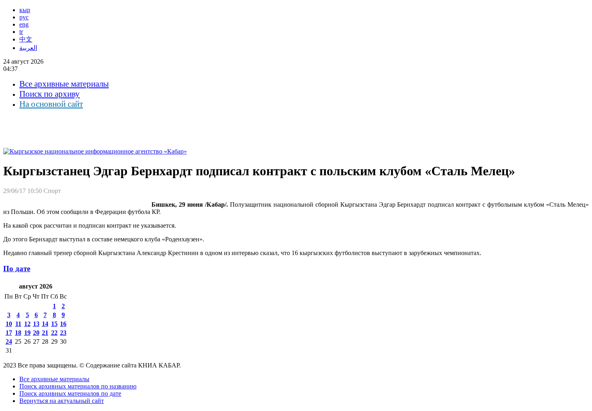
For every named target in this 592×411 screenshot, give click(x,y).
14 (45, 323)
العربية (28, 47)
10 (9, 323)
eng (24, 24)
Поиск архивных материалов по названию (78, 386)
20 (36, 332)
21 (45, 332)
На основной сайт (51, 104)
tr (21, 31)
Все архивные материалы (64, 84)
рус (24, 17)
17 (9, 332)
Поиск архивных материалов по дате (70, 393)
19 (27, 332)
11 (18, 323)
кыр (24, 9)
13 (36, 323)
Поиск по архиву (49, 94)
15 (54, 323)
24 (9, 341)
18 (18, 332)
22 (54, 332)
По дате (16, 268)
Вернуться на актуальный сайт (61, 400)
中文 (25, 39)
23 (63, 332)
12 (27, 323)
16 (63, 323)
